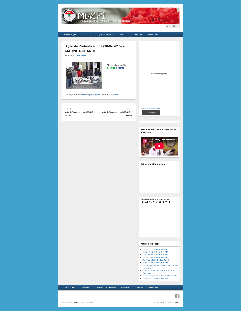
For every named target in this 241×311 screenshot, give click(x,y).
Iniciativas (139, 34)
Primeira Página (70, 34)
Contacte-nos (152, 34)
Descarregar (151, 112)
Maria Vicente (95, 94)
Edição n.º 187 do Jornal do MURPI (155, 278)
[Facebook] (177, 296)
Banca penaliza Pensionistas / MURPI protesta (159, 276)
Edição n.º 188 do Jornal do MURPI (155, 262)
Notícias (85, 94)
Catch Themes (174, 302)
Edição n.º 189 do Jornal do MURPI (155, 257)
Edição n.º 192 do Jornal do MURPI (155, 252)
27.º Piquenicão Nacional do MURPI (155, 260)
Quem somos (86, 34)
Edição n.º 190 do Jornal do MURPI (155, 254)
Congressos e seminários (106, 34)
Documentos (125, 34)
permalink (114, 94)
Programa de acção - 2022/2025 (150, 108)
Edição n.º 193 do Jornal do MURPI (155, 249)
